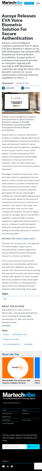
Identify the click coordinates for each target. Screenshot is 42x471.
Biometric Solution (11, 339)
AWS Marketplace (20, 335)
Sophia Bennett (7, 83)
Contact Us (25, 413)
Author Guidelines (8, 423)
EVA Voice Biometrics (11, 344)
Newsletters (6, 420)
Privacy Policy (26, 420)
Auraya (6, 335)
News (5, 299)
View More (6, 325)
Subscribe (29, 3)
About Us (25, 410)
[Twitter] (4, 466)
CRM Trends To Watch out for (23, 238)
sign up (34, 447)
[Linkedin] (9, 466)
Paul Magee (28, 344)
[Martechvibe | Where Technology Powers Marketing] (12, 3)
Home (4, 410)
